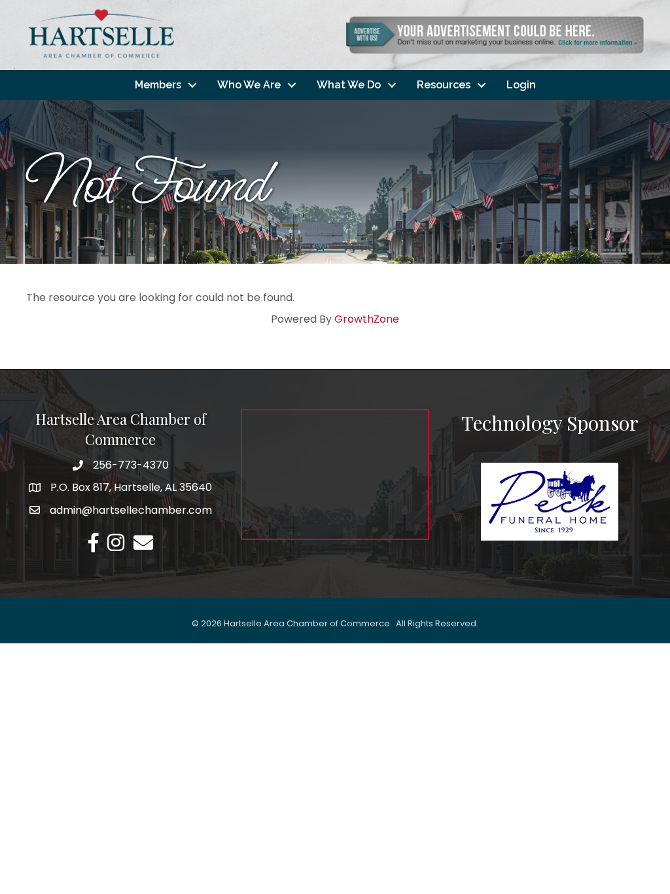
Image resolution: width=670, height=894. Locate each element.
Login (521, 85)
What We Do (349, 85)
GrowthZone (366, 319)
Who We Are (249, 85)
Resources (443, 85)
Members (158, 85)
